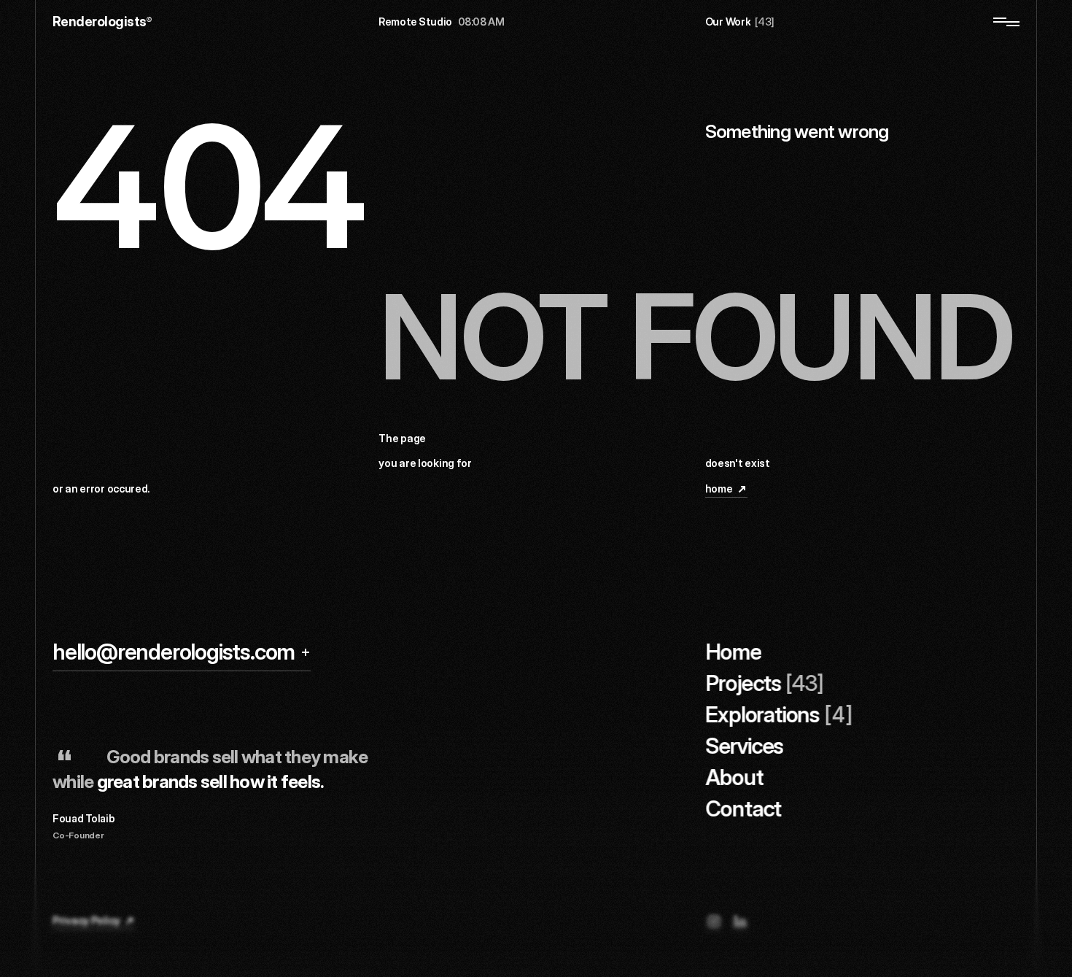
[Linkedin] (740, 921)
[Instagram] (714, 921)
